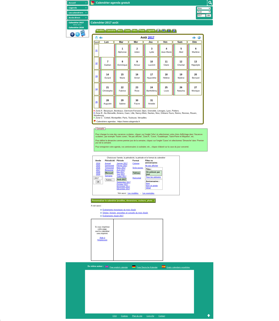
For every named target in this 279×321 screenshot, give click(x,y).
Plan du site (137, 316)
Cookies (124, 316)
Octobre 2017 (122, 184)
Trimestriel (109, 168)
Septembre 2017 (123, 182)
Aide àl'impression (102, 239)
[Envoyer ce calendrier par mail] (163, 30)
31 (96, 50)
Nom (148, 183)
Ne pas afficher (151, 166)
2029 (98, 174)
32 (96, 63)
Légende (151, 30)
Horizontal (137, 178)
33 (96, 76)
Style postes (138, 168)
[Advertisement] (142, 12)
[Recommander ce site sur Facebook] (72, 36)
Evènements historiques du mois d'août (119, 210)
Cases (127, 30)
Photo (142, 30)
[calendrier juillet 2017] (101, 38)
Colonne (136, 163)
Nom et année (152, 186)
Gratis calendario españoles (178, 267)
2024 (98, 163)
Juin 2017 (121, 174)
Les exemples (148, 193)
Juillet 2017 (121, 176)
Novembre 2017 (123, 187)
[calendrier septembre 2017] (194, 38)
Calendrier (111, 30)
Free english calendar (119, 267)
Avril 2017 (121, 170)
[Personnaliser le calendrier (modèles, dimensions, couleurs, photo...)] (199, 37)
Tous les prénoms (153, 177)
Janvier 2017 (122, 163)
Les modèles (133, 193)
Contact (162, 316)
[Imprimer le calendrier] (169, 31)
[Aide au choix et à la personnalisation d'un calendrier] (174, 31)
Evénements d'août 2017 (113, 216)
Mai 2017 (120, 172)
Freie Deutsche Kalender (147, 267)
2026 (98, 168)
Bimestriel (109, 170)
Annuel (108, 163)
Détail (148, 188)
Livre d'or (150, 316)
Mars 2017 (121, 168)
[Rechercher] (210, 3)
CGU (115, 316)
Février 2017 (122, 166)
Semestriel (109, 166)
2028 (98, 172)
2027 (98, 170)
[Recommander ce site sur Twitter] (77, 36)
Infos (134, 30)
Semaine (108, 176)
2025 (98, 166)
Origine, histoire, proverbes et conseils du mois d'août (125, 213)
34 (96, 89)
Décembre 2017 (123, 189)
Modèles (100, 30)
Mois (120, 30)
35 (96, 102)
